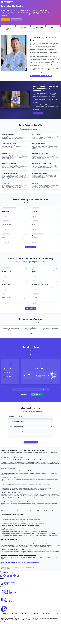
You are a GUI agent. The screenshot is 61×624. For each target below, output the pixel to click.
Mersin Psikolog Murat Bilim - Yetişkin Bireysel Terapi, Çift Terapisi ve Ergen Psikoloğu (18, 555)
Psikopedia (53, 1)
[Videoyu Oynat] (16, 100)
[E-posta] (4, 575)
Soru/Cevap (38, 1)
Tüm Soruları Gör (29, 247)
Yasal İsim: (3, 567)
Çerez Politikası (7, 600)
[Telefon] (1, 575)
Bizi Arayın (24, 394)
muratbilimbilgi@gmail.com (8, 559)
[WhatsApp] (8, 575)
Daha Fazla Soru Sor (31, 442)
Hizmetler (33, 1)
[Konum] (3, 621)
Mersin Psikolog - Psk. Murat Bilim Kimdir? (41, 75)
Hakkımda (27, 1)
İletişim (58, 1)
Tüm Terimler (29, 333)
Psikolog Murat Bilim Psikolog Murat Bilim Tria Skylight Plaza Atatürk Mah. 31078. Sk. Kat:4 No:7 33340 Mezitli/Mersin (9, 591)
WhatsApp (38, 394)
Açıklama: (2, 557)
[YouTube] (18, 575)
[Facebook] (14, 575)
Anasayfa (22, 1)
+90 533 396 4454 (7, 581)
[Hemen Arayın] (0, 621)
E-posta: (2, 559)
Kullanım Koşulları (7, 599)
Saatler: (2, 563)
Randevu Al (44, 1)
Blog (49, 1)
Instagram (6, 584)
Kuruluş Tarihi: (3, 568)
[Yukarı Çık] (4, 621)
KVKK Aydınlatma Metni (9, 601)
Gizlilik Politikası (7, 598)
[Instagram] (11, 575)
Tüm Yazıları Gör (29, 308)
